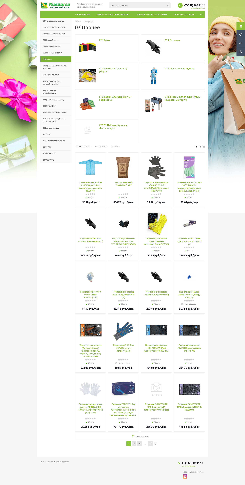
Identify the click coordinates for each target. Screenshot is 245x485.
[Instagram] (185, 476)
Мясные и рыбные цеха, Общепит (113, 14)
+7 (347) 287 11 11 (194, 5)
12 (150, 444)
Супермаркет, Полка (184, 14)
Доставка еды (82, 14)
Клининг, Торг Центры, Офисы (152, 14)
